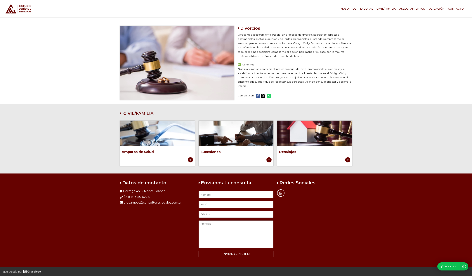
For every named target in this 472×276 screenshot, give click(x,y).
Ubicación (436, 8)
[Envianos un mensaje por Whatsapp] (280, 193)
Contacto (456, 8)
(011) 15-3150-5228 (137, 197)
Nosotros (348, 8)
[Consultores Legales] (18, 9)
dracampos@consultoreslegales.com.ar (153, 202)
